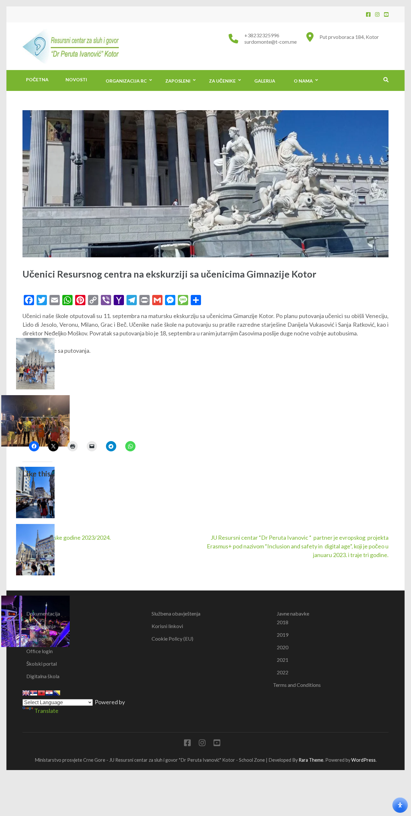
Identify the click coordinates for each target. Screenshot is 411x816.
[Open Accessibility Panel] (400, 805)
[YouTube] (386, 14)
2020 (282, 647)
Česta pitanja (41, 626)
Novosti (76, 79)
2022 (282, 672)
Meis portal (39, 638)
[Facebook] (368, 14)
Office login (39, 651)
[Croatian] (49, 693)
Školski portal (41, 664)
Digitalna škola (42, 676)
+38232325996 (261, 35)
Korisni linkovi (167, 626)
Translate (46, 710)
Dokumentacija (43, 613)
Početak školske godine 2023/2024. (66, 537)
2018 (282, 622)
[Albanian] (41, 693)
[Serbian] (33, 693)
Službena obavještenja (176, 613)
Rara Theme (311, 760)
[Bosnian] (56, 693)
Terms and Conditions (297, 685)
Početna (37, 79)
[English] (26, 693)
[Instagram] (377, 14)
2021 (282, 660)
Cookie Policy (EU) (172, 638)
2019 (282, 635)
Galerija (264, 81)
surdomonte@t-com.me (270, 42)
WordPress (363, 760)
